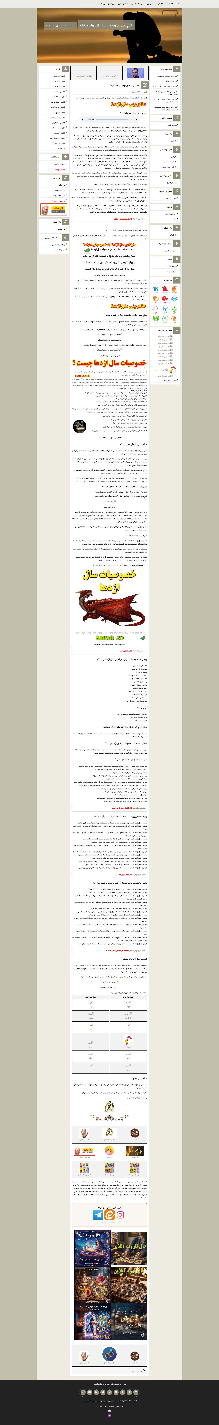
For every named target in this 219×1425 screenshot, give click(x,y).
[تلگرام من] (129, 1392)
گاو (91, 1069)
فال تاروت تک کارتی (58, 96)
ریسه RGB (173, 266)
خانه (178, 3)
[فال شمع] (92, 1285)
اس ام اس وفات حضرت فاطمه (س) (165, 86)
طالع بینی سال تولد (170, 380)
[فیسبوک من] (122, 1392)
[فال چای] (129, 1322)
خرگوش (128, 1018)
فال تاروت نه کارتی (58, 122)
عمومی (134, 1371)
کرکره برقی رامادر (59, 164)
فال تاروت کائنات (59, 91)
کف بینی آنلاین (172, 182)
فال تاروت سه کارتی (58, 102)
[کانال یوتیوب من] (89, 1392)
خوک (128, 1006)
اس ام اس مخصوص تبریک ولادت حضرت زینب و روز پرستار (166, 108)
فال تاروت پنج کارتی (58, 112)
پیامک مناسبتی (137, 3)
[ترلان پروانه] (109, 77)
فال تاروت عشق (59, 133)
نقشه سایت (100, 1406)
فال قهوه (174, 156)
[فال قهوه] (129, 1285)
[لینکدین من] (83, 1392)
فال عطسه (61, 229)
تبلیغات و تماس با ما (107, 3)
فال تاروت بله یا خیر (58, 143)
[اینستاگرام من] (116, 1392)
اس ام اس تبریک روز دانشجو (167, 76)
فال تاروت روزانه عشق (57, 138)
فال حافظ (170, 3)
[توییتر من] (102, 1392)
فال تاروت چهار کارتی (58, 107)
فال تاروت (159, 3)
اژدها (128, 1058)
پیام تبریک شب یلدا (58, 200)
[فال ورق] (92, 1322)
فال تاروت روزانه (59, 76)
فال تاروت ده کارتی (58, 127)
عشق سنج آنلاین (171, 250)
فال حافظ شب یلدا (59, 195)
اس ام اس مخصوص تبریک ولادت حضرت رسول (166, 93)
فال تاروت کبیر (60, 81)
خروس (128, 1047)
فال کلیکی (173, 235)
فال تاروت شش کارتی (57, 117)
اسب (90, 1047)
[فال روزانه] (92, 1249)
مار (91, 1029)
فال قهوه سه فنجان (170, 161)
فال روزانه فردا (60, 250)
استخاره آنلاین (123, 3)
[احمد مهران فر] (135, 73)
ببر (91, 1006)
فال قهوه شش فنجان (169, 167)
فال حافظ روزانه (60, 190)
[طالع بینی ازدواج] (109, 1108)
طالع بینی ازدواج (171, 198)
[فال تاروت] (129, 1249)
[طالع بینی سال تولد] (165, 357)
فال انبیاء (173, 141)
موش (128, 1069)
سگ (90, 1058)
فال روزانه (148, 3)
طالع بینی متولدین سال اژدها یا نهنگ (106, 25)
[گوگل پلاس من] (96, 1392)
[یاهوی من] (135, 1392)
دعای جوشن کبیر (171, 214)
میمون (91, 1018)
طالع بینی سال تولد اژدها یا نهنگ (124, 85)
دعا (175, 219)
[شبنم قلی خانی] (83, 77)
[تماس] (109, 1392)
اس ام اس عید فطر (170, 81)
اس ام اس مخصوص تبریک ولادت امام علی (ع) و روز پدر (166, 100)
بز (128, 1029)
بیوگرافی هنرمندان (58, 244)
